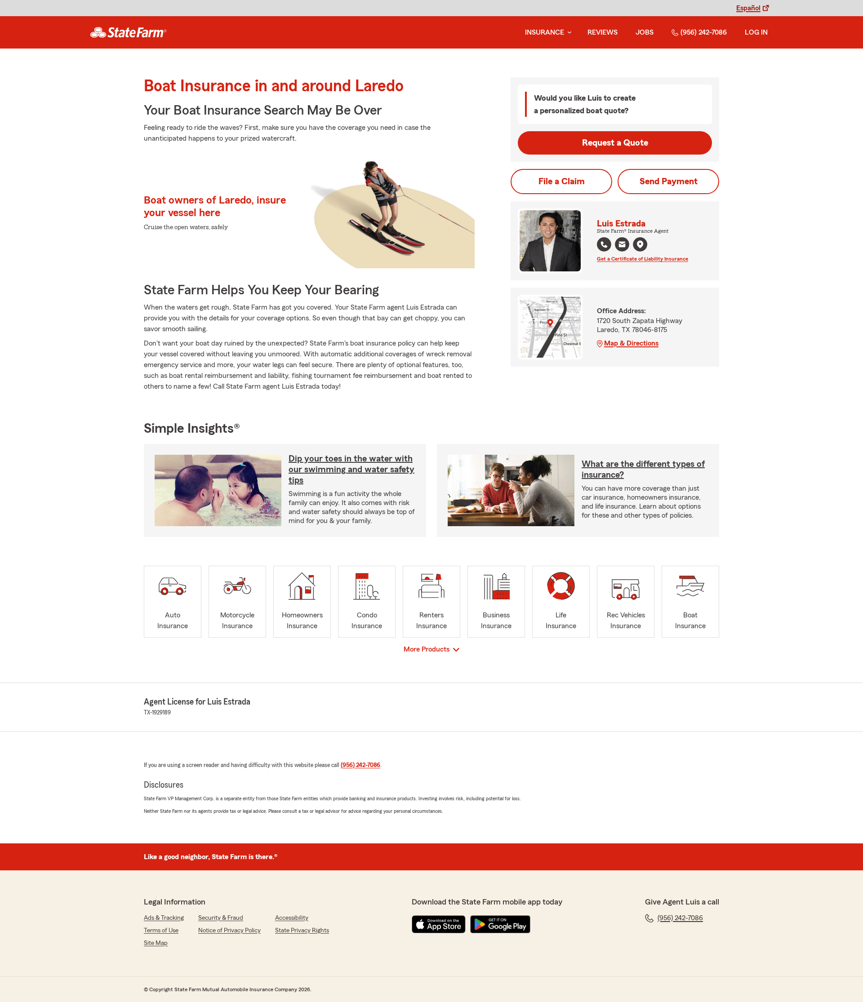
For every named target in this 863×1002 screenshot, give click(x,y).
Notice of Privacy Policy (229, 930)
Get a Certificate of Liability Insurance (642, 259)
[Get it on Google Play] (500, 924)
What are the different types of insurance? (643, 469)
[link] (128, 32)
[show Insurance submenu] (567, 32)
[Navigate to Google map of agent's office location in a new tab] (640, 244)
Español (748, 8)
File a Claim (561, 181)
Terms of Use (161, 930)
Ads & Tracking (164, 918)
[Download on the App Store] (439, 924)
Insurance (544, 32)
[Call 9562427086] (604, 244)
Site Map (156, 943)
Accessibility (291, 918)
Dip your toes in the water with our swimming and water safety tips (351, 469)
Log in (756, 32)
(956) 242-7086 (704, 32)
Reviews (602, 32)
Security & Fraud (220, 918)
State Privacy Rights (302, 930)
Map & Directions (631, 343)
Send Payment (669, 181)
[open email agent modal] (622, 245)
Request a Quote (615, 142)
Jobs (645, 32)
